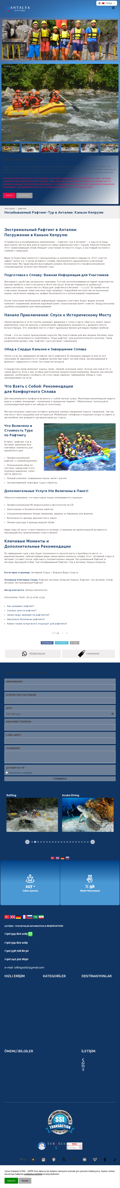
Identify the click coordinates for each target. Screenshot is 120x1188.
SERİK (84, 1034)
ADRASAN (86, 1005)
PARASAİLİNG (49, 1030)
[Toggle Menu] (113, 8)
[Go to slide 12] (64, 842)
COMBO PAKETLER (13, 989)
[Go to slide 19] (85, 842)
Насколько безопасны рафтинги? (26, 619)
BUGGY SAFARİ (50, 1009)
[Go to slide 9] (55, 842)
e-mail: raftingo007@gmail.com (24, 967)
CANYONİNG (49, 989)
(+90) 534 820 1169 (16, 933)
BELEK (85, 1021)
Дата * (9, 708)
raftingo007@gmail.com (98, 1066)
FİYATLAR (9, 1038)
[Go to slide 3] (38, 842)
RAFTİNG (47, 985)
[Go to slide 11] (61, 842)
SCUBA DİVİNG (50, 1013)
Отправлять (60, 779)
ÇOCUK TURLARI (12, 1030)
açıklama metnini (33, 1174)
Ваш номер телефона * (19, 722)
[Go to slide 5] (44, 842)
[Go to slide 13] (67, 842)
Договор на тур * (15, 768)
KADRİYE (86, 993)
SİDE (84, 1038)
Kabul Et (11, 1181)
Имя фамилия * (14, 681)
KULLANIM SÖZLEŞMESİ (16, 1072)
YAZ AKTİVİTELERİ (13, 1034)
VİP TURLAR (49, 1038)
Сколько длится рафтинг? (22, 610)
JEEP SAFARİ (49, 1001)
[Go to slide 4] (41, 842)
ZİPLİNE (47, 993)
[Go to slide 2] (35, 842)
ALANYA (85, 997)
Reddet (25, 1181)
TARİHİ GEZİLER (12, 1026)
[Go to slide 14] (70, 842)
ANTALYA (86, 985)
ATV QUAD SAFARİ (52, 1005)
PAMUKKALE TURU (52, 1034)
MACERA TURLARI (13, 1013)
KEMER (85, 1001)
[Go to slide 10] (58, 842)
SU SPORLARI (11, 1021)
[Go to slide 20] (88, 842)
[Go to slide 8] (53, 842)
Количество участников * (21, 695)
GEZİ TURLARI (11, 1009)
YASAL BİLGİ (10, 1068)
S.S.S (6, 1005)
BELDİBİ (85, 1017)
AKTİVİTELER (10, 1017)
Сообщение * (13, 748)
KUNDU (85, 989)
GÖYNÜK (86, 1013)
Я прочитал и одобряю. (20, 773)
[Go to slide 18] (82, 842)
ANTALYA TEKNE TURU (54, 1021)
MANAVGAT (87, 1030)
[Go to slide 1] (32, 842)
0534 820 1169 (93, 1059)
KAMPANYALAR (11, 993)
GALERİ (7, 1001)
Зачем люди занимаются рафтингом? (28, 615)
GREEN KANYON (51, 1026)
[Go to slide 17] (79, 842)
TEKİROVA (86, 1009)
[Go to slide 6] (47, 842)
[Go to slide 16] (76, 842)
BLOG (7, 997)
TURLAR (8, 985)
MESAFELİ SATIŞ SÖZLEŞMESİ (19, 1076)
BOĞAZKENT (88, 1026)
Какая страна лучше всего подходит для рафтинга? (37, 623)
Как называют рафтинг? (20, 606)
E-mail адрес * (14, 735)
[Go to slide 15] (73, 842)
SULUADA (48, 1017)
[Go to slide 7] (50, 842)
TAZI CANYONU (50, 997)
